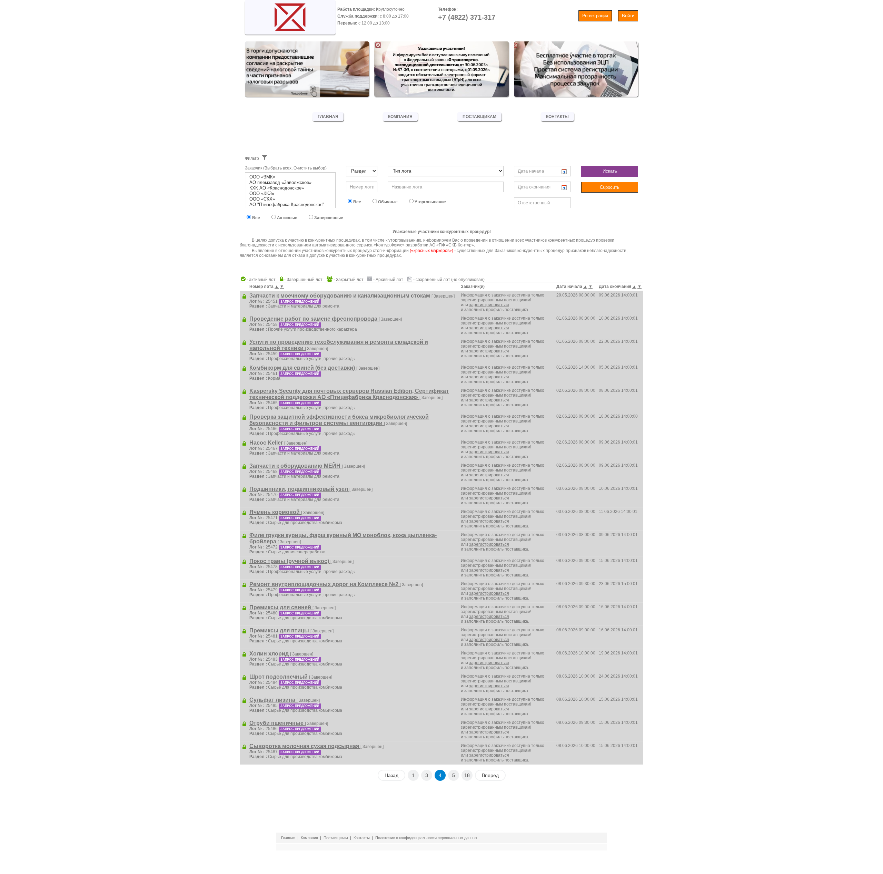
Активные (286, 217)
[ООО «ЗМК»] (290, 177)
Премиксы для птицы (279, 630)
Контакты (557, 116)
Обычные (387, 202)
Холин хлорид (269, 654)
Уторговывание (430, 202)
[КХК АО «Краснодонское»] (290, 188)
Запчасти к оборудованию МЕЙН (295, 466)
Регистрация (595, 15)
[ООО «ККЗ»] (290, 193)
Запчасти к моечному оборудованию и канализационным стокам (340, 296)
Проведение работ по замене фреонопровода (314, 319)
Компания (400, 116)
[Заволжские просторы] (290, 15)
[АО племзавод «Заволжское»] (290, 182)
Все (356, 202)
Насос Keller (266, 443)
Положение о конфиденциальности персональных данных (426, 838)
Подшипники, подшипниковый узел (299, 489)
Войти (628, 15)
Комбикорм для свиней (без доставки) (302, 368)
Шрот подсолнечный (279, 677)
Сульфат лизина (273, 700)
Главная (328, 116)
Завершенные (328, 217)
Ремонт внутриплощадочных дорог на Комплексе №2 (324, 584)
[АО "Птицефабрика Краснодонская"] (290, 204)
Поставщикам (479, 116)
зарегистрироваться (489, 304)
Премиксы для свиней (280, 607)
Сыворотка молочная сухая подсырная (304, 746)
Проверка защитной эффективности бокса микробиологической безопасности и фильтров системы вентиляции (339, 420)
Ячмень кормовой (275, 512)
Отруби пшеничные (277, 723)
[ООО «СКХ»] (290, 199)
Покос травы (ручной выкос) (289, 561)
